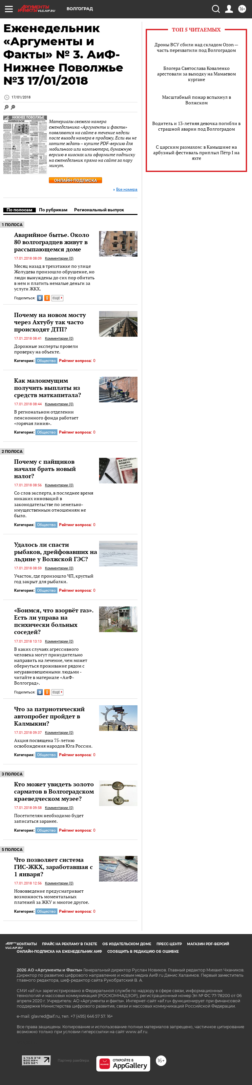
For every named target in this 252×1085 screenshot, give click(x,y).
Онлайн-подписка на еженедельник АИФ (59, 951)
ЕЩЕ (56, 298)
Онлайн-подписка (75, 180)
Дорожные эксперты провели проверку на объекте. (46, 349)
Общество (46, 360)
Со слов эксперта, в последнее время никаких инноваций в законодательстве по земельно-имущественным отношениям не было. (53, 504)
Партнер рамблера (73, 1060)
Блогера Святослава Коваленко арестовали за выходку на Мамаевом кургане (196, 73)
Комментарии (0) (59, 258)
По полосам (19, 209)
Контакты (27, 944)
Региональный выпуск (99, 209)
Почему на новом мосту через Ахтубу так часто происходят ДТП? (50, 322)
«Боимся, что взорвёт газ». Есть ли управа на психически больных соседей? (53, 621)
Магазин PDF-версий (208, 944)
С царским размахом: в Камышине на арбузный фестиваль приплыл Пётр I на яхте (196, 152)
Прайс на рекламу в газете (69, 944)
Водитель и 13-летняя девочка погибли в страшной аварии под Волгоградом (196, 126)
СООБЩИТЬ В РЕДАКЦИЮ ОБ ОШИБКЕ (143, 951)
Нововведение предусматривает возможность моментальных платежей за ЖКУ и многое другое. (51, 896)
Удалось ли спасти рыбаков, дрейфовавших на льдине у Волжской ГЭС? (55, 552)
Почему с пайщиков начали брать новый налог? (45, 468)
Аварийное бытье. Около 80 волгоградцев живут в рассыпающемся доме (51, 242)
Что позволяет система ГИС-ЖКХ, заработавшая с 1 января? (53, 867)
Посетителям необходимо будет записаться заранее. (49, 818)
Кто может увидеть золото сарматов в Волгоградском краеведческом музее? (54, 791)
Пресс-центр (169, 944)
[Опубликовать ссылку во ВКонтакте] (40, 298)
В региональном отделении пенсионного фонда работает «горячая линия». (46, 417)
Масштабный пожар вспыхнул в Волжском (196, 99)
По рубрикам (53, 209)
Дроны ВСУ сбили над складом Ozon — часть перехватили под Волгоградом (196, 47)
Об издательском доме (126, 944)
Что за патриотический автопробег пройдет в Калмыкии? (49, 716)
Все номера (126, 189)
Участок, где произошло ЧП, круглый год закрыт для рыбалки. (54, 579)
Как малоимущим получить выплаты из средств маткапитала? (47, 387)
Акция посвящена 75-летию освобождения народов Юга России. (53, 743)
